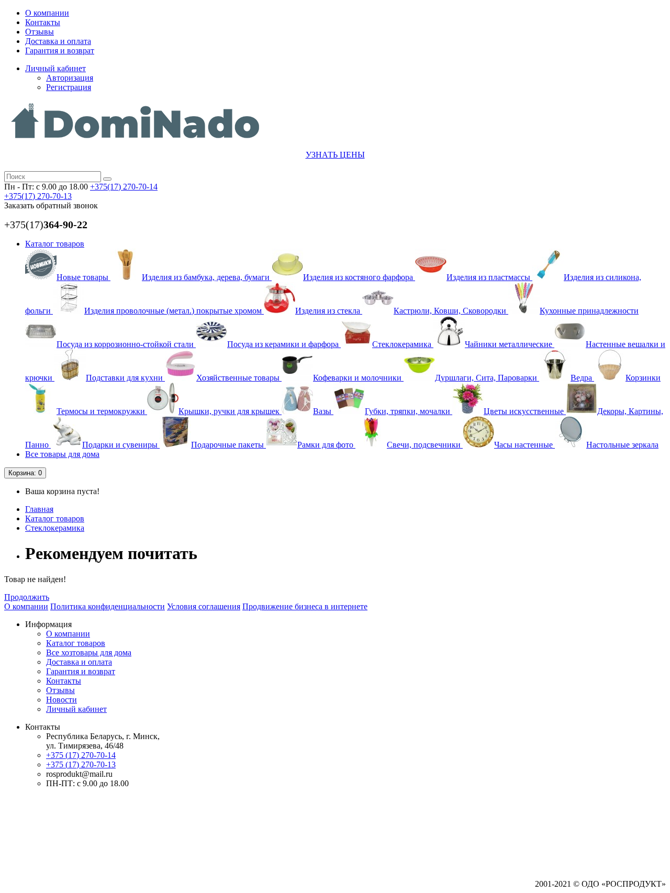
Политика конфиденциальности (107, 606)
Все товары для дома (62, 454)
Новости (61, 699)
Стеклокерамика (54, 527)
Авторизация (69, 77)
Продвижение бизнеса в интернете (304, 606)
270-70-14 (124, 186)
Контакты (42, 22)
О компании (47, 12)
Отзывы (39, 31)
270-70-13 (38, 196)
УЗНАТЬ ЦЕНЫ (335, 154)
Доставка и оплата (58, 41)
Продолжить (26, 597)
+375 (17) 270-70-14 (81, 755)
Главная (39, 509)
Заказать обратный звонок (51, 205)
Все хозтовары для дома (88, 652)
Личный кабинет (76, 709)
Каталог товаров (54, 243)
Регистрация (68, 87)
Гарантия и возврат (59, 50)
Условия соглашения (203, 606)
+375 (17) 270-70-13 (81, 764)
